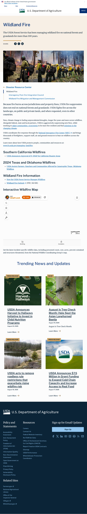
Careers (26, 428)
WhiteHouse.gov (9, 504)
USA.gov (6, 501)
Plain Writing (8, 466)
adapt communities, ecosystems (25, 126)
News (5, 6)
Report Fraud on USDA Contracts (35, 446)
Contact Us (27, 431)
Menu (83, 10)
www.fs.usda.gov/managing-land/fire (18, 145)
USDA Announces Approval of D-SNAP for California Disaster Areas (33, 156)
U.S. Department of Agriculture (44, 10)
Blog (17, 6)
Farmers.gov (7, 486)
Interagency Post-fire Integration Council (26, 95)
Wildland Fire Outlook (15, 183)
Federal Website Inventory (32, 434)
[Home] (22, 12)
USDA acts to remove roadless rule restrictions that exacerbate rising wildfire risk (20, 380)
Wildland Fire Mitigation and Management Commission (32, 99)
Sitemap (26, 450)
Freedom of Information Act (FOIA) (9, 446)
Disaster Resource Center (19, 87)
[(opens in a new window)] (53, 436)
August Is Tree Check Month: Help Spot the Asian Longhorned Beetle (62, 314)
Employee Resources (31, 6)
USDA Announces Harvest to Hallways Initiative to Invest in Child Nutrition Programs (20, 316)
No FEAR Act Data (29, 438)
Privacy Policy (8, 469)
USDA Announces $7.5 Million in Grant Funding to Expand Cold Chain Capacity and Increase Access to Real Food (64, 380)
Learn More (11, 332)
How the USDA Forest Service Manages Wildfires (26, 179)
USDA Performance (30, 453)
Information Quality (10, 452)
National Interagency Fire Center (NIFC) (54, 133)
